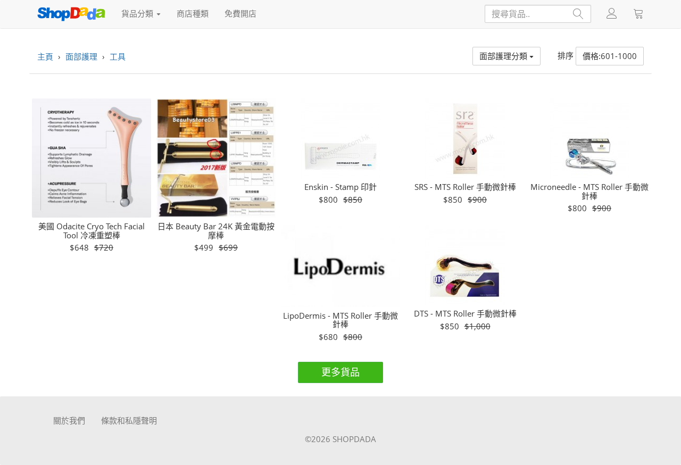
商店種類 (193, 13)
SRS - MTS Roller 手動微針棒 (465, 187)
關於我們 (69, 420)
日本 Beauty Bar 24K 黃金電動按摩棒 (216, 230)
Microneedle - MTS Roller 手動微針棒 (589, 191)
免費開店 (240, 13)
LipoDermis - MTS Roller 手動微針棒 (340, 320)
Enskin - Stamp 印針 (340, 187)
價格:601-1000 (610, 56)
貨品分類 (138, 13)
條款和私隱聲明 (129, 420)
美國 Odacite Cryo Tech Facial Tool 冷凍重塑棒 (91, 230)
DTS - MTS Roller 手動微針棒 (465, 313)
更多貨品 (340, 372)
